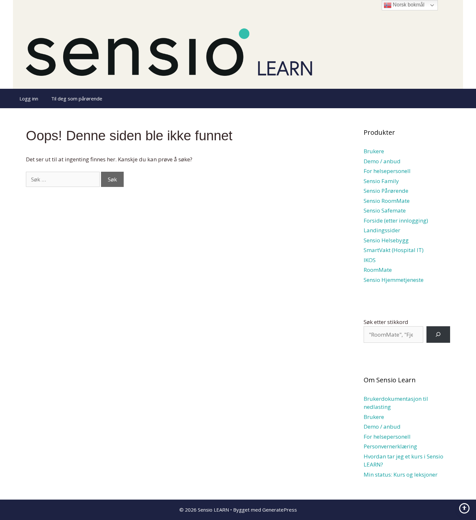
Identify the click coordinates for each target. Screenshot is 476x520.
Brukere (374, 151)
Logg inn (28, 98)
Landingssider (382, 230)
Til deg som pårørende (76, 98)
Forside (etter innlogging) (396, 220)
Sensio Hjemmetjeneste (394, 279)
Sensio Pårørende (386, 190)
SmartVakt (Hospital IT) (394, 250)
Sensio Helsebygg (386, 240)
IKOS (370, 260)
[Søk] (438, 334)
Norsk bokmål (408, 4)
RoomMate (378, 269)
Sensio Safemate (385, 210)
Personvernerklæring (390, 446)
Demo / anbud (382, 161)
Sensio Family (381, 181)
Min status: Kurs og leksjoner (400, 474)
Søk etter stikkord (386, 322)
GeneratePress (279, 509)
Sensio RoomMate (387, 200)
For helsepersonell (387, 171)
